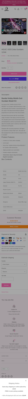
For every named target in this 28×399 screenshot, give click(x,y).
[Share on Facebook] (16, 87)
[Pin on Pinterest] (19, 87)
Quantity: (4, 68)
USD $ (3, 368)
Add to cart (14, 73)
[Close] (25, 380)
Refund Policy (5, 292)
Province (4, 268)
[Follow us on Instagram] (8, 376)
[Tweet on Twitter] (22, 87)
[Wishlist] (21, 9)
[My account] (18, 9)
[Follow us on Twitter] (6, 376)
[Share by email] (25, 87)
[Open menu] (2, 9)
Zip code (4, 275)
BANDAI (3, 55)
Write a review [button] (14, 226)
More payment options (14, 82)
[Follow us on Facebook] (3, 376)
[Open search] (15, 9)
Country (4, 261)
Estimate (6, 285)
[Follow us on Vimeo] (11, 376)
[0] (25, 9)
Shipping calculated (12, 63)
